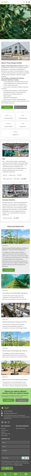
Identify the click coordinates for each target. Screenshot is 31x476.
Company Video (21, 107)
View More (7, 107)
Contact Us (8, 400)
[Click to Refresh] (25, 458)
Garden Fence (12, 175)
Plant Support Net (7, 178)
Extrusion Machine (8, 200)
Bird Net (5, 175)
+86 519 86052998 (8, 411)
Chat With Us (22, 400)
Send (7, 468)
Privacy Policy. (18, 464)
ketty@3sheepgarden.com (10, 413)
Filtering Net (17, 178)
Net (3, 159)
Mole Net (19, 175)
